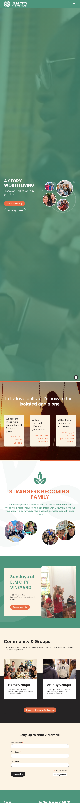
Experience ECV (20, 607)
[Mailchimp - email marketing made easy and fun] (60, 774)
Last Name (16, 761)
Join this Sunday (14, 203)
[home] (15, 4)
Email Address (17, 742)
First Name (16, 752)
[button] (74, 4)
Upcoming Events (15, 210)
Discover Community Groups (40, 710)
